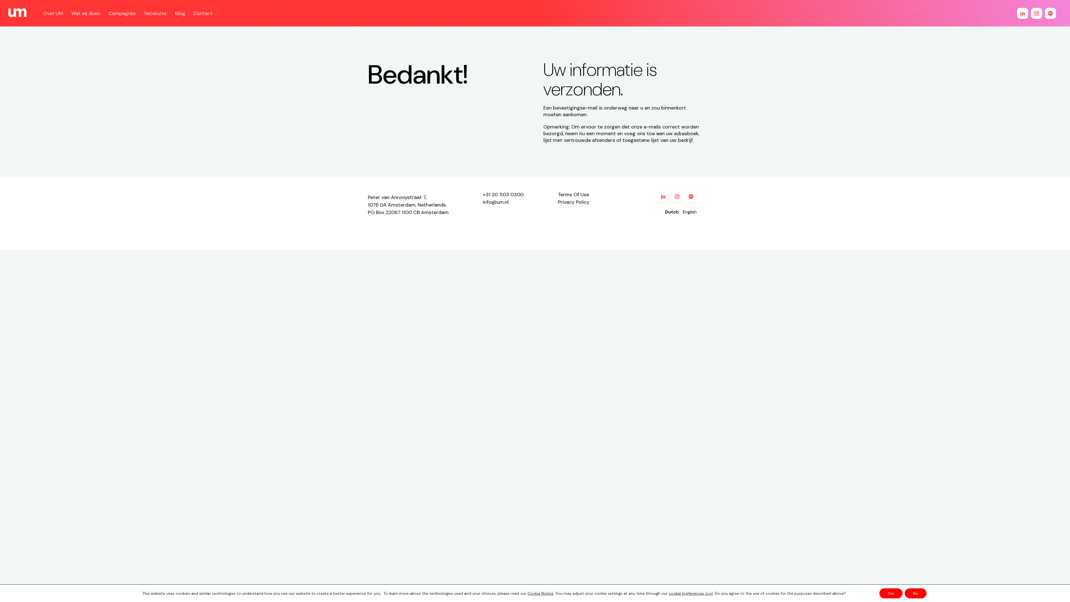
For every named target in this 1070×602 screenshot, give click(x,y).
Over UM (53, 13)
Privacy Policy (573, 202)
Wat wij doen (85, 13)
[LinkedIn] (1022, 13)
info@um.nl (496, 202)
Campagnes (122, 13)
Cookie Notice (540, 593)
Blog (180, 13)
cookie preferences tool (691, 593)
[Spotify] (1050, 13)
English (690, 212)
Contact (203, 13)
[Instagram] (1036, 13)
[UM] (17, 13)
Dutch (672, 212)
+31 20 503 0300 (503, 194)
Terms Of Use (573, 194)
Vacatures (155, 13)
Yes (891, 593)
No (915, 593)
